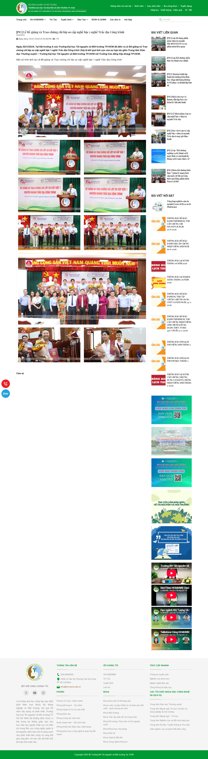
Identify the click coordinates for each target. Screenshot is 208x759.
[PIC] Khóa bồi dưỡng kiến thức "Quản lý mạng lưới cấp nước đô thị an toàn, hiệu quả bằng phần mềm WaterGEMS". (179, 176)
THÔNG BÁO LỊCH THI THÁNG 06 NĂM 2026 (178, 262)
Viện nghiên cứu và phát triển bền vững (168, 729)
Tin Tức (53, 19)
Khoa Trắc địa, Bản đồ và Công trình (120, 717)
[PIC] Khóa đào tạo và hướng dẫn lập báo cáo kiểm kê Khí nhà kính (177, 99)
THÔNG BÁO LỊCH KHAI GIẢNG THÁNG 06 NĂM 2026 (178, 280)
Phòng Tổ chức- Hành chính (70, 701)
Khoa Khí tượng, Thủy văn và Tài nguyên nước (121, 723)
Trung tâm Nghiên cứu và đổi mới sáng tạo (169, 720)
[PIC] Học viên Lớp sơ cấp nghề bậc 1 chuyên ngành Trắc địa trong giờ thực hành (178, 134)
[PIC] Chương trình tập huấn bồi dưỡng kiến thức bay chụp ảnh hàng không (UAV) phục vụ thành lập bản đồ (179, 80)
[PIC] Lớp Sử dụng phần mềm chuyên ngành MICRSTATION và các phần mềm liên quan (177, 42)
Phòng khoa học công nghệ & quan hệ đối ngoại (76, 733)
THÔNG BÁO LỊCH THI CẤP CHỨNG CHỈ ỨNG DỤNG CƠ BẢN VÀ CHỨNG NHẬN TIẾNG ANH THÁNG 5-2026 (179, 380)
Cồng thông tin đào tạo (160, 687)
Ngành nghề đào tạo (159, 683)
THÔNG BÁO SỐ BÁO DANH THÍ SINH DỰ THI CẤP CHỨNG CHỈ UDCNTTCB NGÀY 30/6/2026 (178, 224)
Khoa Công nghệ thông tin (115, 741)
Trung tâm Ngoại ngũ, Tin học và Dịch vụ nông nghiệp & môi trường (168, 710)
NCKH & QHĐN (99, 19)
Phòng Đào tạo (64, 714)
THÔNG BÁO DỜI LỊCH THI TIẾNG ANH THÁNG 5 (179, 343)
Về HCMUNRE (37, 19)
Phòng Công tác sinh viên (68, 718)
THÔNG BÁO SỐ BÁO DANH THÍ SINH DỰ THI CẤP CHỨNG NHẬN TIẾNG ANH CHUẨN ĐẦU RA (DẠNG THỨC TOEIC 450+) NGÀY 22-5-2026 (179, 323)
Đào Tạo (82, 19)
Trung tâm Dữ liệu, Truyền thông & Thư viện (170, 725)
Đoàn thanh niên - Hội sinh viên (71, 722)
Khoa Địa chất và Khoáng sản (117, 701)
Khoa (106, 692)
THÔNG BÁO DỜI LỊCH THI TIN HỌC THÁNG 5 (178, 359)
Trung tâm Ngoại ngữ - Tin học (164, 716)
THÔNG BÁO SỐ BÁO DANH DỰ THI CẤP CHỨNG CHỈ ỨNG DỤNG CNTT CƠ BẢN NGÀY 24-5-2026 (179, 299)
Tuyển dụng (186, 6)
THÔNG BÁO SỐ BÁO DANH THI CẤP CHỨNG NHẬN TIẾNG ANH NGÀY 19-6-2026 (178, 245)
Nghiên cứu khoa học (160, 678)
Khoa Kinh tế (109, 733)
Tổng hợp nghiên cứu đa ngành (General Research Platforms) (179, 204)
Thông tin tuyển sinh (159, 674)
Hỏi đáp (128, 19)
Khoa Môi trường (111, 713)
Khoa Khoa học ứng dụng (115, 729)
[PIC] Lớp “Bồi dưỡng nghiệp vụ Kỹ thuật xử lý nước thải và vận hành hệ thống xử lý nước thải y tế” (178, 154)
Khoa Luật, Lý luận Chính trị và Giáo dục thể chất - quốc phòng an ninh (123, 707)
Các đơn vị (115, 19)
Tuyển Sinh (66, 19)
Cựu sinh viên (153, 6)
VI (186, 10)
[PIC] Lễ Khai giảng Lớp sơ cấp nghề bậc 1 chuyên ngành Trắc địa (179, 116)
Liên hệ (106, 687)
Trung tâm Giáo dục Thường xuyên (166, 704)
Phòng (60, 692)
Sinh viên (139, 6)
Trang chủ (21, 19)
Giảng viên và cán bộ (120, 6)
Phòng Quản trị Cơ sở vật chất (71, 709)
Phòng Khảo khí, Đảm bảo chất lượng (74, 727)
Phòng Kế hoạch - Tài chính (69, 705)
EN (190, 10)
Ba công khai (170, 6)
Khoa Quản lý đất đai (113, 737)
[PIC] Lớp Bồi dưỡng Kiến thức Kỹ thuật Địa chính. (178, 59)
